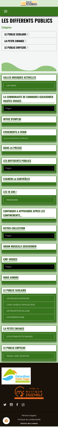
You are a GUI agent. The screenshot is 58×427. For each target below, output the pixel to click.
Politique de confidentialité (29, 419)
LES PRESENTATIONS (15, 317)
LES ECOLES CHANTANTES (17, 298)
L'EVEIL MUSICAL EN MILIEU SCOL (20, 305)
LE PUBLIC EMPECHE (15, 47)
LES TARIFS (11, 86)
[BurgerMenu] (5, 11)
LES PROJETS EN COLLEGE (18, 311)
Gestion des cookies (29, 423)
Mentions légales (29, 415)
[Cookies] (6, 420)
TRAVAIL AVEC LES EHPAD (17, 356)
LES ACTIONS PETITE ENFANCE (19, 336)
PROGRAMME (12, 200)
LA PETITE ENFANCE (14, 41)
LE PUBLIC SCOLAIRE (15, 34)
